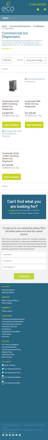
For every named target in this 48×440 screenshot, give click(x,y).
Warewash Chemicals (9, 327)
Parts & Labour (7, 311)
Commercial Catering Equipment (13, 319)
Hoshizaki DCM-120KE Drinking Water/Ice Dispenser (10, 157)
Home (4, 26)
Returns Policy (7, 357)
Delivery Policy (7, 352)
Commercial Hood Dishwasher (13, 322)
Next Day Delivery (8, 292)
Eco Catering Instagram (12, 377)
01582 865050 (37, 4)
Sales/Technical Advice (10, 300)
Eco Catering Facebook (12, 369)
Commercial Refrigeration (20, 26)
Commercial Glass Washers (11, 324)
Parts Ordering (7, 303)
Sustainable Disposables (11, 331)
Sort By (20, 60)
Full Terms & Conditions (10, 345)
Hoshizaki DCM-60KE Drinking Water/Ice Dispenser (10, 105)
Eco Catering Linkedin (12, 383)
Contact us (13, 210)
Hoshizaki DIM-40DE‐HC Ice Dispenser (33, 104)
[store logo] (8, 7)
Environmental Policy (9, 347)
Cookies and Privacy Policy (11, 350)
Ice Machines (38, 26)
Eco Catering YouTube (12, 373)
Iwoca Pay (5, 336)
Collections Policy (8, 354)
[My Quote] (37, 10)
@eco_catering (9, 365)
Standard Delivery (8, 290)
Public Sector (6, 334)
